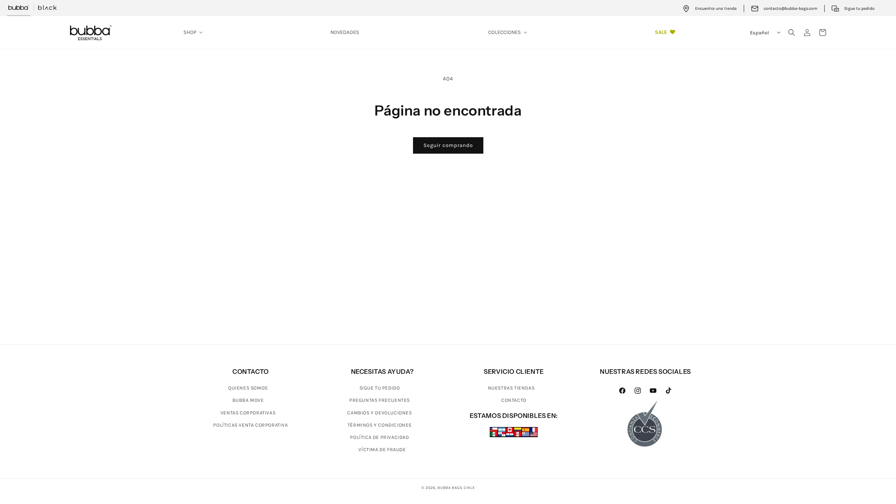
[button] (192, 32)
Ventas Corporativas (247, 413)
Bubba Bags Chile (456, 487)
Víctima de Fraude (382, 450)
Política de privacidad (379, 437)
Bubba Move (248, 400)
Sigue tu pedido (379, 388)
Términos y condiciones (380, 425)
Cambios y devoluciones (379, 413)
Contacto (513, 400)
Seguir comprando (448, 145)
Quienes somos (248, 388)
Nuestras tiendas (511, 388)
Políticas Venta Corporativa (250, 425)
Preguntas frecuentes (379, 400)
